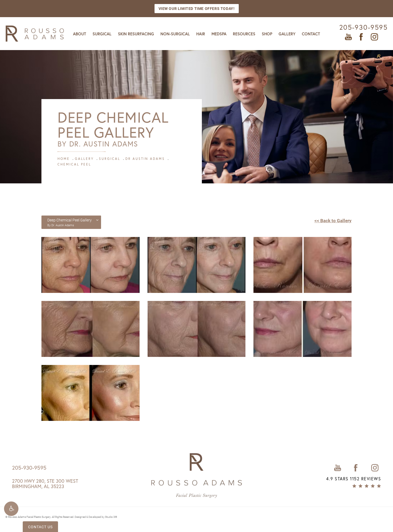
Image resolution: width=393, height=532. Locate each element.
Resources (244, 33)
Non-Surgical (175, 33)
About (79, 33)
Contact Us (40, 526)
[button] (11, 508)
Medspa (218, 33)
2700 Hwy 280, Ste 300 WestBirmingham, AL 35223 (45, 483)
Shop (267, 33)
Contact (311, 33)
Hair (200, 33)
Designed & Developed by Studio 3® (96, 517)
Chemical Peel (74, 164)
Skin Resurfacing (136, 33)
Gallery (287, 33)
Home (63, 159)
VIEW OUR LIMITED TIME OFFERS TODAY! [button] (197, 8)
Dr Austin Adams (145, 159)
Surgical (102, 33)
